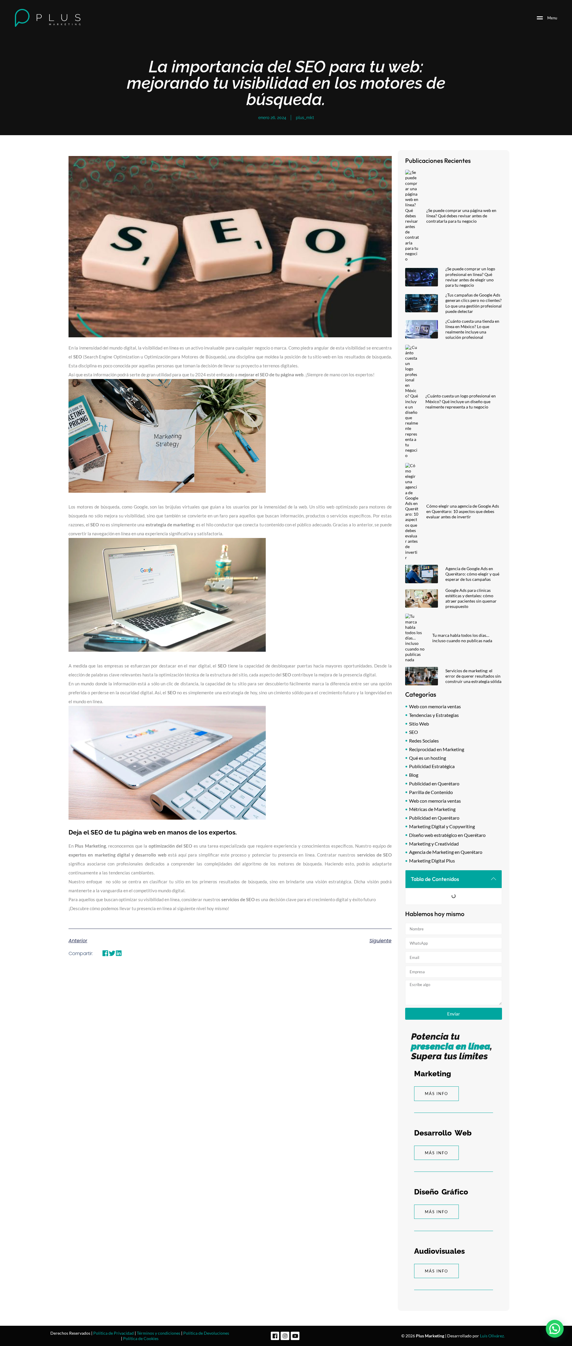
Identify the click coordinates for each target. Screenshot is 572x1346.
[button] (105, 953)
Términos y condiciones (158, 1333)
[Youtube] (295, 1336)
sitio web (321, 356)
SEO (77, 356)
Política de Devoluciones (206, 1333)
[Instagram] (285, 1336)
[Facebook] (275, 1336)
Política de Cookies (140, 1338)
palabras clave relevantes (116, 674)
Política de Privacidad (113, 1333)
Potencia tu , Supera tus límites (451, 1046)
